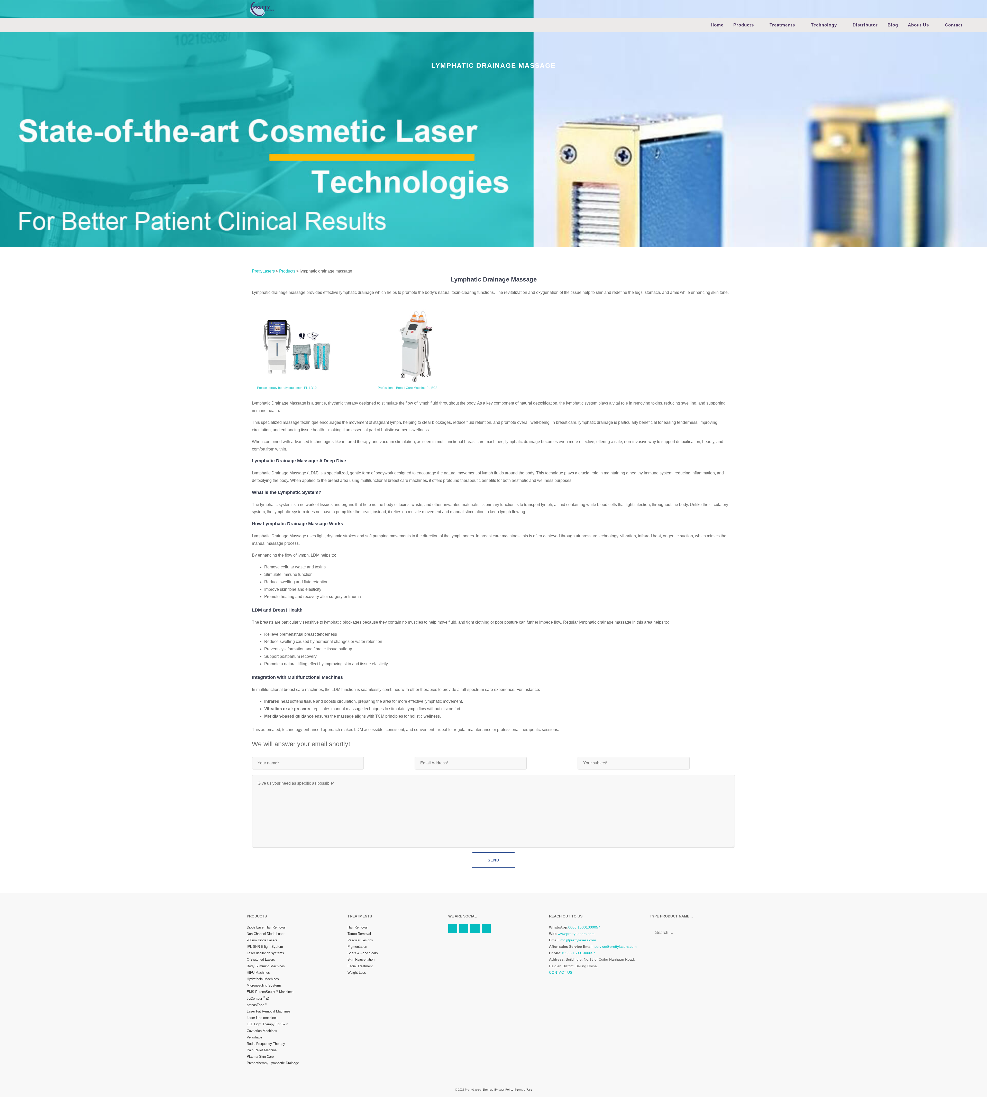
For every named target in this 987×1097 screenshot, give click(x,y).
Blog (893, 25)
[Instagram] (474, 928)
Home (717, 25)
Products (743, 25)
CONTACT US (560, 972)
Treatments (782, 25)
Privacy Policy (504, 1089)
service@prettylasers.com (616, 946)
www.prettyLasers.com (576, 934)
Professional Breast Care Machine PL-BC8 (407, 388)
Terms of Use (523, 1089)
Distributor (865, 25)
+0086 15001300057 (578, 953)
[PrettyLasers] (262, 8)
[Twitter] (463, 928)
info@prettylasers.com (578, 940)
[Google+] (486, 928)
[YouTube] (452, 928)
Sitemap (488, 1089)
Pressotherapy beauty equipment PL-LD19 (287, 388)
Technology (824, 25)
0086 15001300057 (584, 927)
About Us (918, 25)
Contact (954, 25)
